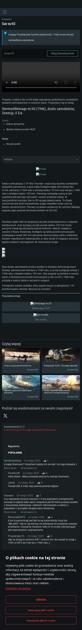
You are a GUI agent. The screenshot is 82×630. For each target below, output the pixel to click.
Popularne (15, 452)
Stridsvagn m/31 (41, 308)
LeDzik (11, 482)
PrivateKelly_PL (16, 536)
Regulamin (14, 446)
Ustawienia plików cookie (41, 620)
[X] (5, 415)
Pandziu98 (14, 473)
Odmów (41, 599)
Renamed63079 (16, 517)
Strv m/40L (41, 319)
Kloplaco (9, 495)
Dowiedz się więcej (18, 588)
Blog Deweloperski (62, 53)
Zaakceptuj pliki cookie (41, 610)
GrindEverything (12, 460)
